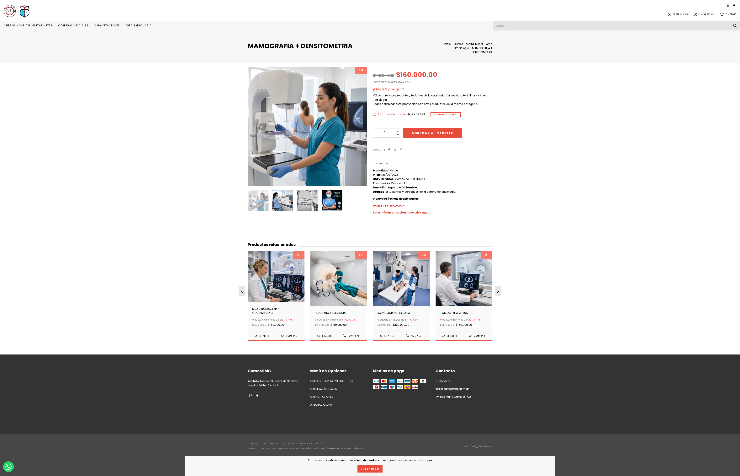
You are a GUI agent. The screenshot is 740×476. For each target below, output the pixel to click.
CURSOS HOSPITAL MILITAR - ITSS (28, 25)
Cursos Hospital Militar (468, 44)
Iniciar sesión (706, 14)
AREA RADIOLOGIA (138, 25)
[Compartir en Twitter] (395, 149)
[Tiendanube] (477, 447)
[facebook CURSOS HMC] (734, 6)
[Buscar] (735, 25)
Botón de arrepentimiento (345, 448)
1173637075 (443, 381)
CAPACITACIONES (107, 25)
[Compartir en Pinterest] (401, 149)
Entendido (370, 469)
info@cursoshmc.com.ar (452, 389)
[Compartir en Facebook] (389, 149)
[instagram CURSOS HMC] (728, 6)
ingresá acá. (316, 448)
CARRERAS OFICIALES (73, 25)
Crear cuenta (681, 14)
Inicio (447, 44)
